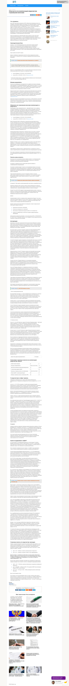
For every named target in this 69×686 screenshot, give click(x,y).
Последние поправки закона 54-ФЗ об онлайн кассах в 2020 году (54, 22)
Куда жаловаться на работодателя (54, 36)
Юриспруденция (20, 5)
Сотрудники (52, 37)
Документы (52, 33)
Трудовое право (13, 5)
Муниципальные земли (54, 16)
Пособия (26, 5)
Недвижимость (48, 14)
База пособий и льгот (53, 40)
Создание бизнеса (53, 23)
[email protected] (30, 75)
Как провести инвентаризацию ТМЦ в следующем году (54, 31)
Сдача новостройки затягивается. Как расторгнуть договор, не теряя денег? (53, 13)
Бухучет (51, 28)
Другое (51, 17)
